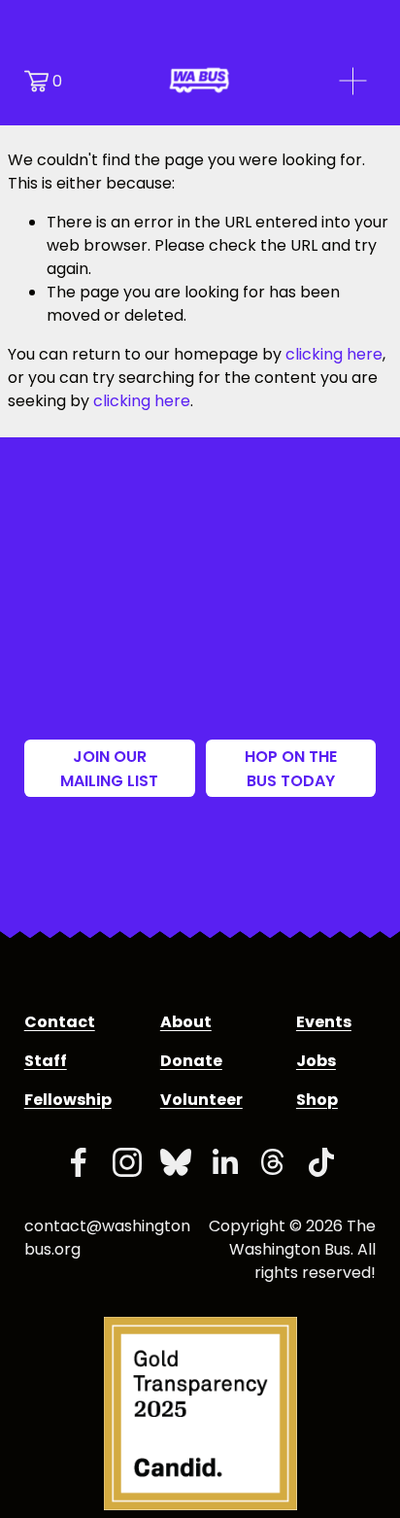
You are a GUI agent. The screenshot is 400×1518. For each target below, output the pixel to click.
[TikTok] (321, 1162)
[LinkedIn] (224, 1162)
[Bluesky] (175, 1162)
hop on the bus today (291, 768)
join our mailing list (109, 768)
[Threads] (272, 1162)
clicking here (334, 354)
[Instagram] (127, 1162)
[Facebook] (78, 1162)
